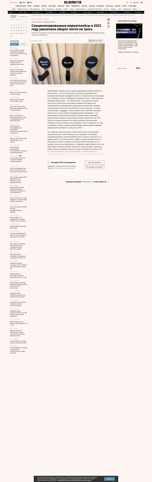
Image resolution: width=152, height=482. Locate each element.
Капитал (65, 9)
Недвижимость (75, 6)
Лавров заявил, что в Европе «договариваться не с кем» (18, 323)
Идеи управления (35, 9)
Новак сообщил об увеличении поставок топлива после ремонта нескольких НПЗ (17, 333)
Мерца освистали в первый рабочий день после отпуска (18, 140)
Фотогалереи (132, 6)
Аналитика (59, 9)
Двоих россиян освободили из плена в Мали (18, 93)
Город (43, 9)
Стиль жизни (109, 6)
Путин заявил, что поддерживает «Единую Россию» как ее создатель (18, 219)
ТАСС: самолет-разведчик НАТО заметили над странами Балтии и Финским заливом (18, 246)
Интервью (118, 6)
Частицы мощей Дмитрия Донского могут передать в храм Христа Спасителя (18, 235)
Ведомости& (50, 9)
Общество (92, 6)
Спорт (119, 9)
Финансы (44, 6)
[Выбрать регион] (127, 2)
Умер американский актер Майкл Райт (18, 227)
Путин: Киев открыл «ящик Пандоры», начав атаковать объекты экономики (18, 199)
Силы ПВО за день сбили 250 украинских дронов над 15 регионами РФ (18, 108)
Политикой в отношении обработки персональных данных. (74, 480)
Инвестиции (52, 6)
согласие (63, 479)
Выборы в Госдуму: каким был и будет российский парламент (130, 15)
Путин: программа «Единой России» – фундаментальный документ (18, 209)
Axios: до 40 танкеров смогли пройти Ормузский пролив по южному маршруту (18, 72)
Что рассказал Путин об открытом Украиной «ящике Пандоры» (17, 159)
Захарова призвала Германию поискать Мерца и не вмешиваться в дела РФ (18, 265)
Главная (34, 22)
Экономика (36, 6)
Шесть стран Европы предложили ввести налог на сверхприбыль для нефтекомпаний (18, 118)
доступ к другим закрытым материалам (63, 168)
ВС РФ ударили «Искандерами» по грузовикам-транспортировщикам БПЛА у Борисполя (18, 129)
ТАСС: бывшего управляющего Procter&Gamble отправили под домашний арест (18, 150)
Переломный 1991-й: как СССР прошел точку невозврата (59, 15)
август (23, 16)
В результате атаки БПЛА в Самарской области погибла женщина (18, 303)
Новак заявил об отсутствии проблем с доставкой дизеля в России (18, 275)
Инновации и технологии (94, 9)
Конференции (127, 9)
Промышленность (81, 9)
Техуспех (106, 9)
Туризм (135, 9)
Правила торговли (22, 9)
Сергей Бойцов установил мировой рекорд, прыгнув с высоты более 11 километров (18, 285)
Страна (72, 9)
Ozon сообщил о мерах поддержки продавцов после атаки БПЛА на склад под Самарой (18, 52)
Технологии (60, 6)
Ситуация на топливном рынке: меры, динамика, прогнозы (94, 15)
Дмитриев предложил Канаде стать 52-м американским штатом (17, 62)
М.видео (64, 111)
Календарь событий (13, 16)
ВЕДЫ (13, 9)
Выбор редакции (36, 15)
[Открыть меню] (141, 3)
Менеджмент (100, 6)
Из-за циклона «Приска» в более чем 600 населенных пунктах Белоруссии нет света (18, 82)
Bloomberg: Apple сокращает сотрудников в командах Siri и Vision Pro (18, 256)
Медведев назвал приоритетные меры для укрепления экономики (17, 295)
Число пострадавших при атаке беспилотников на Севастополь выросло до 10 (18, 170)
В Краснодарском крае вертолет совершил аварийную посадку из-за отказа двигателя (18, 190)
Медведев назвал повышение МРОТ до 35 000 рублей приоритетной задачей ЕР (18, 313)
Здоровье (113, 9)
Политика (84, 6)
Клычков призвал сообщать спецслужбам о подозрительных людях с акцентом (19, 350)
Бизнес (30, 6)
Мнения (124, 6)
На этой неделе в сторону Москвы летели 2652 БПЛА (18, 342)
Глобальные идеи (21, 6)
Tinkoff (69, 96)
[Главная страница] (72, 2)
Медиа (68, 6)
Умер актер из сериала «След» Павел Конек (17, 100)
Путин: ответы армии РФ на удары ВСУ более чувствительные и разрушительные (18, 179)
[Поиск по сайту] (131, 2)
